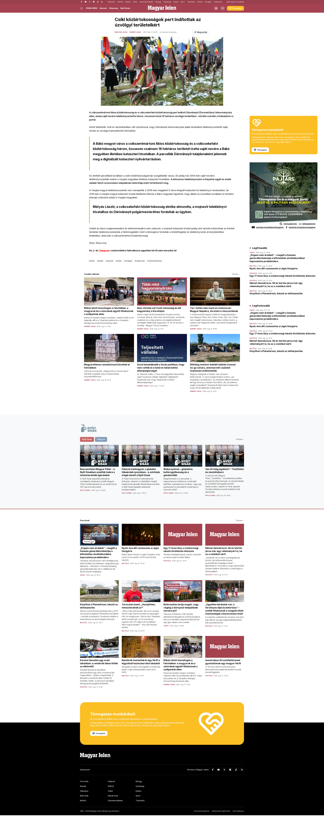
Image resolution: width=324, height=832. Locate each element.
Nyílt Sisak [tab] (87, 439)
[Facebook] (81, 1)
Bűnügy (158, 2)
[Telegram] (93, 1)
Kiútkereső (218, 2)
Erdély (92, 261)
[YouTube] (85, 1)
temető (100, 261)
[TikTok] (97, 1)
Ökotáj (199, 2)
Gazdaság (167, 2)
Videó (135, 2)
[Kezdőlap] (162, 8)
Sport (183, 2)
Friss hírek (84, 781)
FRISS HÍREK (91, 8)
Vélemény (111, 2)
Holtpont (111, 781)
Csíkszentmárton (154, 261)
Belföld (120, 2)
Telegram (104, 250)
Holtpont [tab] (101, 439)
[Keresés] (222, 8)
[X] (89, 1)
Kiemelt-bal (140, 261)
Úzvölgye (128, 261)
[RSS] (101, 1)
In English (208, 2)
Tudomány (191, 2)
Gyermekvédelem (146, 2)
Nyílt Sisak (125, 8)
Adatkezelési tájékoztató (221, 811)
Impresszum (85, 770)
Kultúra (175, 2)
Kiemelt (103, 8)
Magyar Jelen (121, 32)
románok (109, 261)
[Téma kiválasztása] (216, 8)
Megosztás (202, 32)
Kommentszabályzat (201, 811)
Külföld (128, 2)
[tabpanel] (162, 473)
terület (119, 261)
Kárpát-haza (135, 32)
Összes (235, 274)
